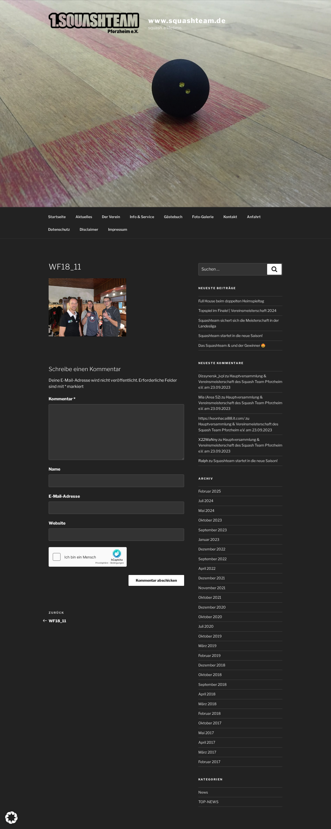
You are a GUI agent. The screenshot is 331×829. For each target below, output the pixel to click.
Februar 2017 (209, 761)
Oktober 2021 (209, 597)
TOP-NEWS (208, 802)
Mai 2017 (206, 733)
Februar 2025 (209, 491)
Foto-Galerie (203, 216)
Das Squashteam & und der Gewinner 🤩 (231, 345)
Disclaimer (89, 229)
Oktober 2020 (210, 617)
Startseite (57, 216)
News (203, 792)
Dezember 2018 (211, 665)
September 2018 (212, 684)
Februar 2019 (209, 655)
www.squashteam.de (187, 20)
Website (57, 523)
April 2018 (206, 694)
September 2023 (212, 530)
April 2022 (206, 568)
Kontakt (230, 216)
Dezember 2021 (211, 578)
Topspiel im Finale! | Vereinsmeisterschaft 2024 (237, 310)
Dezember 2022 (211, 549)
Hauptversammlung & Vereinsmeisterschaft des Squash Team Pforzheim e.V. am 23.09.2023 (240, 382)
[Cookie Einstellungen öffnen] (11, 822)
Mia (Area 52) (209, 397)
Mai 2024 (206, 510)
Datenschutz (59, 229)
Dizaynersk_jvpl (211, 376)
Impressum (117, 229)
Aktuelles (84, 216)
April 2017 (206, 742)
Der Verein (111, 216)
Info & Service (142, 216)
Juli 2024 (205, 500)
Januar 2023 (208, 539)
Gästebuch (173, 216)
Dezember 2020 (212, 607)
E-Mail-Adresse (64, 496)
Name (54, 469)
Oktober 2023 (210, 520)
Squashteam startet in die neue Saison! (230, 335)
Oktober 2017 (209, 723)
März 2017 (207, 752)
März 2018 (207, 704)
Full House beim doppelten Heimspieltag (231, 301)
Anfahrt (254, 216)
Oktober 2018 (210, 674)
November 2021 (211, 588)
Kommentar (62, 398)
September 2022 (212, 559)
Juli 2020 (206, 626)
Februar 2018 (209, 713)
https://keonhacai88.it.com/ (221, 418)
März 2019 (207, 645)
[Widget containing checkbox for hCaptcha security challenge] (88, 557)
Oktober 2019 (210, 636)
